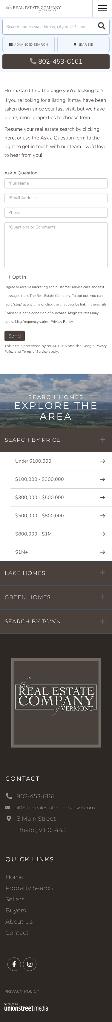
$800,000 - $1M (33, 534)
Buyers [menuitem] (15, 910)
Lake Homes (25, 573)
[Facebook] (14, 964)
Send (14, 336)
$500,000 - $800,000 (39, 515)
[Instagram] (29, 964)
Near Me (85, 44)
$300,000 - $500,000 (39, 497)
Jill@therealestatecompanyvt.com (54, 808)
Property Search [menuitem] (29, 887)
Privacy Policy (61, 321)
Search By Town (33, 621)
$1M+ (21, 552)
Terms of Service (34, 351)
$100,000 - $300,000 (39, 479)
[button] (101, 26)
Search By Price (32, 440)
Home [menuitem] (14, 876)
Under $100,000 (33, 461)
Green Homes (28, 597)
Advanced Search (31, 44)
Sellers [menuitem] (14, 899)
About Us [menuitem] (19, 921)
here (9, 137)
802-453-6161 (60, 61)
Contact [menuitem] (17, 932)
